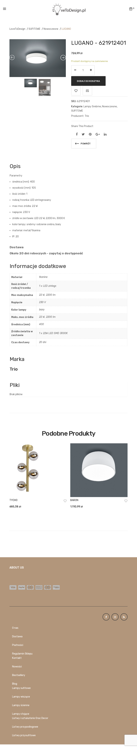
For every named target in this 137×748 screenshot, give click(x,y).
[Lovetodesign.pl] (68, 8)
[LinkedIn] (105, 134)
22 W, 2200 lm (47, 294)
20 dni (42, 342)
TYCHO (13, 500)
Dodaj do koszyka (88, 81)
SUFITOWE (34, 28)
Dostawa (17, 636)
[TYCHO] (38, 470)
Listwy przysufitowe (24, 735)
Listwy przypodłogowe (25, 726)
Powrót (85, 143)
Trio (87, 116)
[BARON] (99, 470)
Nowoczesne (51, 28)
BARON (74, 500)
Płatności (17, 645)
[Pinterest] (90, 134)
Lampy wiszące (21, 696)
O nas (15, 627)
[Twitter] (83, 134)
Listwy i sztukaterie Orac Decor (30, 718)
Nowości (17, 666)
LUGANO (66, 28)
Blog (14, 683)
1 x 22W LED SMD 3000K (53, 333)
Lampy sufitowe (21, 688)
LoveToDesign (17, 28)
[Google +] (98, 134)
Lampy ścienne (20, 705)
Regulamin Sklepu (22, 653)
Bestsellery (18, 675)
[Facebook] (77, 134)
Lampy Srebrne (92, 106)
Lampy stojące (20, 713)
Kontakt (17, 658)
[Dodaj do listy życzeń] (76, 90)
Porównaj (87, 90)
